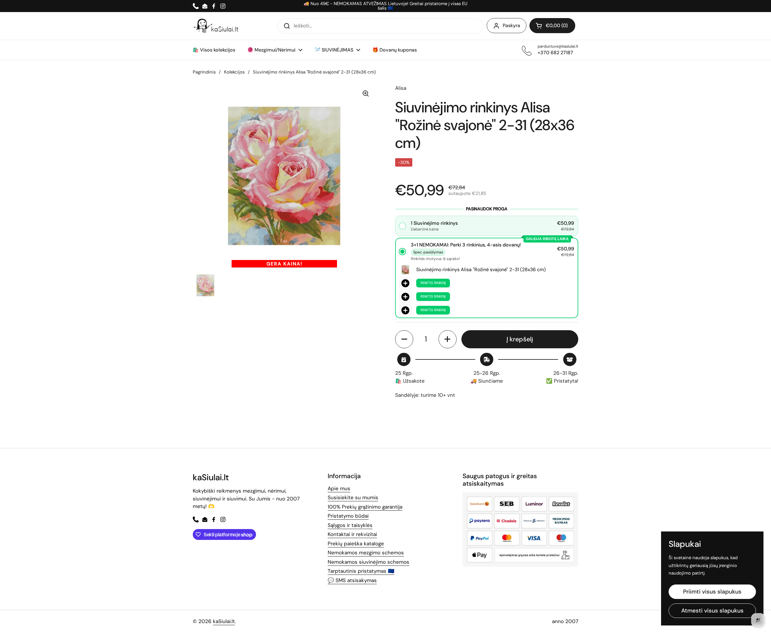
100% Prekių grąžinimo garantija (365, 506)
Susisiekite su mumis (353, 497)
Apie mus (339, 488)
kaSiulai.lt (224, 621)
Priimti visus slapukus (712, 591)
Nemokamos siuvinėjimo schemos (368, 562)
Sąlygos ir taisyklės (350, 525)
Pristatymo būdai (348, 515)
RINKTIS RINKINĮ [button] (433, 282)
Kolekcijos (234, 72)
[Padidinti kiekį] (448, 339)
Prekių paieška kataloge (356, 543)
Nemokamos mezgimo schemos (366, 552)
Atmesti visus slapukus (712, 610)
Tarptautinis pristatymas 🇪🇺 (361, 571)
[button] (552, 25)
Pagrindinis (204, 72)
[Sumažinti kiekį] (404, 339)
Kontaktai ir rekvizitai (352, 534)
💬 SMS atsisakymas (352, 580)
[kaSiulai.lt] (217, 25)
